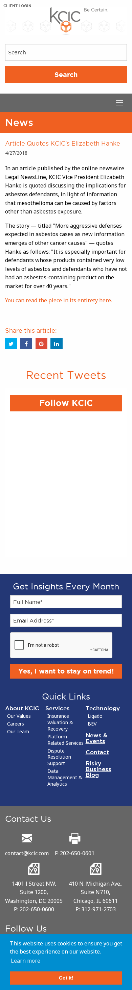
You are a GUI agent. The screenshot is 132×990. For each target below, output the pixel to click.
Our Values (19, 716)
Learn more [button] (25, 960)
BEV (92, 724)
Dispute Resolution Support (59, 757)
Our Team (18, 732)
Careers (15, 724)
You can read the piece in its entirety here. (58, 300)
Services (57, 708)
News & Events (96, 738)
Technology (103, 708)
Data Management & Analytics (64, 777)
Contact (97, 752)
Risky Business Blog (98, 769)
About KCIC (22, 708)
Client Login (17, 6)
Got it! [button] (66, 978)
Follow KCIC (66, 403)
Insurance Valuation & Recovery (60, 722)
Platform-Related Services (65, 740)
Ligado (95, 716)
